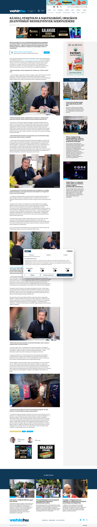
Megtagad (32, 275)
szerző (19, 438)
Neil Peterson (29, 431)
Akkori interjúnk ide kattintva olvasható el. (31, 60)
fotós (36, 439)
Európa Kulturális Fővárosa (15, 431)
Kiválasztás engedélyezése (48, 275)
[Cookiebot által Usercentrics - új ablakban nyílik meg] (68, 251)
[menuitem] (49, 10)
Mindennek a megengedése (64, 275)
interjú (24, 431)
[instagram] (61, 7)
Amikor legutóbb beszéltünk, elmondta (19, 267)
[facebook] (57, 7)
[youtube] (54, 7)
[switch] (42, 271)
